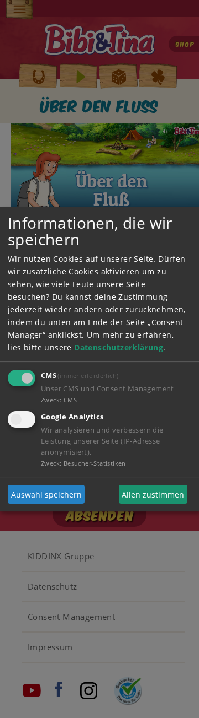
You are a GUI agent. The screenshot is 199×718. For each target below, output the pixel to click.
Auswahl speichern (46, 494)
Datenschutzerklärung (118, 347)
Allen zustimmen (153, 494)
